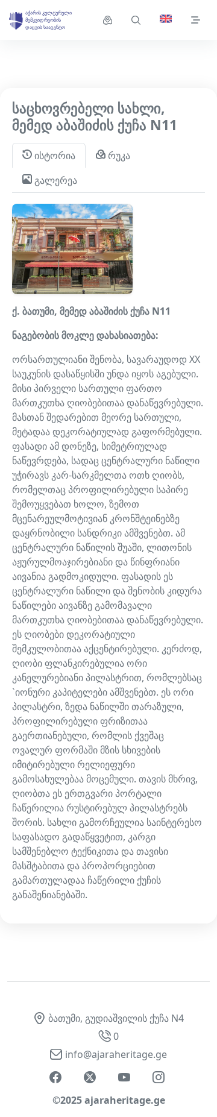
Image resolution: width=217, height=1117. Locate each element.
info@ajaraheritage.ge (116, 1054)
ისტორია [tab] (53, 155)
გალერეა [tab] (54, 180)
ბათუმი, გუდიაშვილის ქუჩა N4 (116, 1018)
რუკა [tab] (117, 155)
